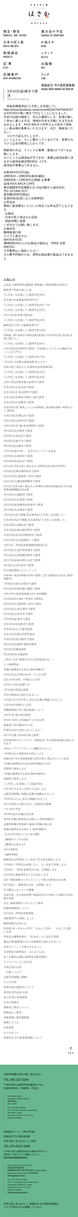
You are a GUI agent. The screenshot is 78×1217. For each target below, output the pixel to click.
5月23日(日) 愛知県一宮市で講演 (22, 603)
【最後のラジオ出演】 (16, 839)
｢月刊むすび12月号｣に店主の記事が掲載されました (33, 699)
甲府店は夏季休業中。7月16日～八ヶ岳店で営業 (31, 936)
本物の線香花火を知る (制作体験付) (24, 669)
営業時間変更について (16, 908)
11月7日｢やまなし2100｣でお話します (25, 788)
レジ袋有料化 (11, 664)
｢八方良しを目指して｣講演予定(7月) (24, 356)
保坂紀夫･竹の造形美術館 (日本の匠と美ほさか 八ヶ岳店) (36, 758)
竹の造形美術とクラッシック (20, 570)
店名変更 (9, 1027)
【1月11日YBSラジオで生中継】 (22, 834)
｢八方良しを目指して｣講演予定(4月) (24, 320)
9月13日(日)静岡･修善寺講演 (20, 644)
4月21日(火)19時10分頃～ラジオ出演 (25, 674)
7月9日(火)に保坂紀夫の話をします (24, 753)
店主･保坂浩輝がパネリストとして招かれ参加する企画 (35, 879)
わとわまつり (11, 1032)
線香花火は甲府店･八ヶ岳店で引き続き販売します (32, 859)
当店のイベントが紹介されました (23, 946)
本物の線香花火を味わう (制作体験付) (25, 829)
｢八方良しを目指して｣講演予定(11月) (25, 330)
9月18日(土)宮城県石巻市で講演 (22, 555)
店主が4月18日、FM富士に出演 (22, 679)
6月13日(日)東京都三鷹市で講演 (22, 588)
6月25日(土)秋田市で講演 (18, 456)
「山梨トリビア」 (14, 972)
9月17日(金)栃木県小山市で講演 (22, 560)
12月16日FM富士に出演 (17, 704)
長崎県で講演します (15, 778)
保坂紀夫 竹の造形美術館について (23, 1037)
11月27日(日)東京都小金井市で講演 (24, 382)
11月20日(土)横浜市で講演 (19, 524)
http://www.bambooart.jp (15, 1157)
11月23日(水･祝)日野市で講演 (21, 392)
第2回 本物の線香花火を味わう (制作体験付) (29, 819)
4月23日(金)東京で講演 (17, 619)
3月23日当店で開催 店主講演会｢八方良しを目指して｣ (34, 514)
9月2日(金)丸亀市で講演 (17, 445)
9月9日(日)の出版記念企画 (19, 814)
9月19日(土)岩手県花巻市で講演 (22, 550)
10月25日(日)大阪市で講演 (19, 639)
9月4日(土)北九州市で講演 (19, 565)
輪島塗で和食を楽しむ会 (18, 289)
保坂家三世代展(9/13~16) (18, 725)
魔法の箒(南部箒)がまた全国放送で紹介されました (32, 941)
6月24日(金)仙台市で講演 (18, 461)
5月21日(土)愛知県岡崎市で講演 (22, 481)
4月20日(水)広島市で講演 (18, 499)
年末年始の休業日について (19, 987)
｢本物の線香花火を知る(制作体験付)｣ (25, 773)
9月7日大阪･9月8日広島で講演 (21, 735)
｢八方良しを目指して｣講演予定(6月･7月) (27, 304)
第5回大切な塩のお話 (16, 992)
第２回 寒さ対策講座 (15, 997)
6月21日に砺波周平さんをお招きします (26, 874)
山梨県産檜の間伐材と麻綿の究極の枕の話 (28, 824)
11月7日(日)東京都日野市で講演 (22, 529)
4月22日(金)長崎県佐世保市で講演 (23, 504)
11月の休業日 (11, 1002)
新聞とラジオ (11, 1022)
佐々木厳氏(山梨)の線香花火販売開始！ (26, 956)
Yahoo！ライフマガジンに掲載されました (28, 748)
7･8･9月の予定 (12, 809)
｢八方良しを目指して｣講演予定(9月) (24, 294)
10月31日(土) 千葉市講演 (18, 629)
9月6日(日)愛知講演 (15, 649)
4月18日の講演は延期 (16, 689)
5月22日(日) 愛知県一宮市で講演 (22, 476)
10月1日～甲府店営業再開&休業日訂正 (26, 545)
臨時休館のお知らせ (15, 923)
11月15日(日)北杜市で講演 (19, 624)
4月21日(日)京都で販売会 (18, 315)
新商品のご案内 (12, 1012)
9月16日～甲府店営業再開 (18, 913)
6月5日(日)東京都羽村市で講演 (21, 471)
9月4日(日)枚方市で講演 (17, 440)
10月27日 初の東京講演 (17, 714)
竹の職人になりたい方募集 (19, 889)
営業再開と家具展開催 (16, 1017)
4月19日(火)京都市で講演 (18, 509)
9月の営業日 (11, 849)
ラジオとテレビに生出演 (18, 961)
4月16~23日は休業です (17, 684)
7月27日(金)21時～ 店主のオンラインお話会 (30, 450)
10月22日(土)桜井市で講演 (19, 420)
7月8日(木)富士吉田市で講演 (20, 583)
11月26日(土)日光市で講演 (19, 387)
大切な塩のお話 (12, 966)
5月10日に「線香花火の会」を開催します (27, 884)
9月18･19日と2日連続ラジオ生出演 (24, 719)
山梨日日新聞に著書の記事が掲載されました (29, 793)
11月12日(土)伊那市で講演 (19, 402)
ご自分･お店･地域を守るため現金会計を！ (28, 659)
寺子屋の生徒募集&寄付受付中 (21, 299)
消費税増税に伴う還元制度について (24, 709)
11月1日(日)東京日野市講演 (19, 634)
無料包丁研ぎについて (16, 1007)
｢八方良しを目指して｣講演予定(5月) (24, 309)
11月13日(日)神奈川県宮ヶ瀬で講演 (24, 397)
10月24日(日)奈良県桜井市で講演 (23, 534)
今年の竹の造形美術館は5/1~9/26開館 (25, 593)
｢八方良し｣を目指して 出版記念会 (23, 783)
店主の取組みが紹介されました (21, 694)
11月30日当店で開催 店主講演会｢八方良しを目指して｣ (35, 519)
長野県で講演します (15, 768)
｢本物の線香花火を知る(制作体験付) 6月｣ (27, 763)
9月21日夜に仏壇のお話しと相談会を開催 (27, 803)
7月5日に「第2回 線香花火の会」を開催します (30, 869)
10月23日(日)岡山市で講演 (19, 415)
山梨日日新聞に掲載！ (16, 977)
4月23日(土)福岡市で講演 (18, 494)
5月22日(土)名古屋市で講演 (19, 608)
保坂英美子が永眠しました (19, 918)
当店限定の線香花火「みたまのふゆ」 (25, 951)
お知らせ (24, 99)
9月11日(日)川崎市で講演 (18, 430)
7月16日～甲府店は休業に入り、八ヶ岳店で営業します (35, 864)
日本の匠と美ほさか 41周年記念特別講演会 (28, 366)
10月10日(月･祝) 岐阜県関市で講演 (24, 425)
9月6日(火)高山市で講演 (17, 435)
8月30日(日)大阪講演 (16, 654)
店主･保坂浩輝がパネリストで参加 (23, 903)
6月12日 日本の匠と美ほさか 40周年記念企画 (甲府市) (35, 466)
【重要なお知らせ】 (15, 844)
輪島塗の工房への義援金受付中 (21, 325)
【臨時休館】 (11, 854)
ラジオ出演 (10, 982)
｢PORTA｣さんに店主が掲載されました (26, 798)
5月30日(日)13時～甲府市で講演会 (23, 598)
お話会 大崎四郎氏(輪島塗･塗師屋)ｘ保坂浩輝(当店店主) (36, 284)
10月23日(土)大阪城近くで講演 (21, 540)
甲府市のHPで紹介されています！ (23, 730)
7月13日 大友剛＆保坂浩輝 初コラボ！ (26, 361)
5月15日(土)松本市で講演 (18, 613)
